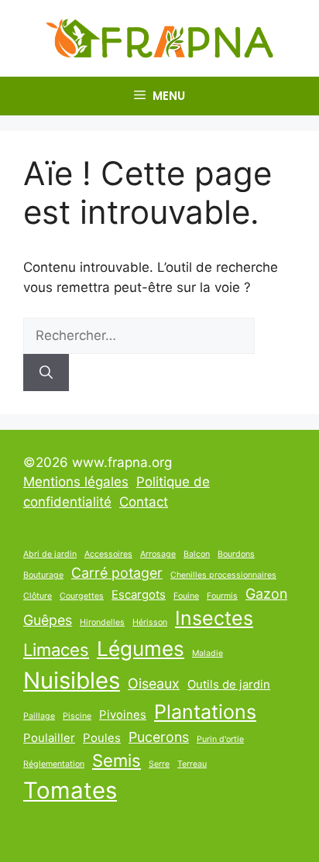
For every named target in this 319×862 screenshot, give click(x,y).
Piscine (77, 716)
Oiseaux (154, 683)
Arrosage (158, 554)
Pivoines (122, 714)
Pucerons (159, 737)
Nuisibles (71, 680)
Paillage (39, 716)
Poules (102, 737)
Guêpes (47, 620)
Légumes (140, 649)
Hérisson (149, 622)
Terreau (192, 764)
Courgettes (82, 596)
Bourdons (236, 554)
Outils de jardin (228, 684)
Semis (116, 760)
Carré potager (117, 573)
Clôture (37, 596)
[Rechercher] (46, 372)
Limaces (56, 650)
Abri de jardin (50, 554)
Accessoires (108, 554)
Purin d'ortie (220, 739)
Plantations (205, 711)
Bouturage (43, 575)
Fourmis (222, 596)
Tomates (70, 790)
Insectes (214, 618)
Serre (159, 764)
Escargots (138, 594)
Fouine (186, 596)
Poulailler (49, 737)
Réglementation (53, 764)
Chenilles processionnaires (223, 575)
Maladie (207, 653)
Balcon (197, 554)
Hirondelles (102, 622)
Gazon (266, 594)
